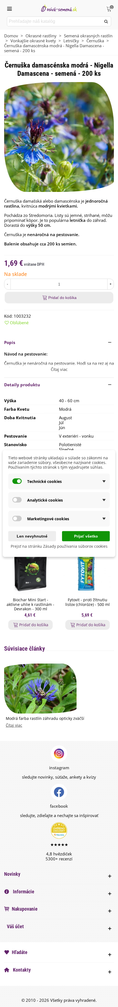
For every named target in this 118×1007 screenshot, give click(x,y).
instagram (59, 767)
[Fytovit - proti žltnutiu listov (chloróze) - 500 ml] (87, 565)
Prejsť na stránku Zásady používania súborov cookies (59, 546)
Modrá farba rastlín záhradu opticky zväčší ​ (45, 718)
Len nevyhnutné (32, 536)
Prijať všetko (86, 536)
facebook (59, 806)
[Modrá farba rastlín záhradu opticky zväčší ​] (40, 688)
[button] (59, 342)
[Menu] (9, 8)
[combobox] (54, 21)
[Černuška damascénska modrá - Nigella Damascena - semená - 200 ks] (59, 136)
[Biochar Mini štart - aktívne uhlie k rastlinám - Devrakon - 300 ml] (30, 565)
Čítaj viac (14, 725)
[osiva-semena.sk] (59, 8)
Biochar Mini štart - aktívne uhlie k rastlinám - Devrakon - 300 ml (30, 604)
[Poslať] (106, 21)
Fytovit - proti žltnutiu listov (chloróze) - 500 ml (87, 602)
